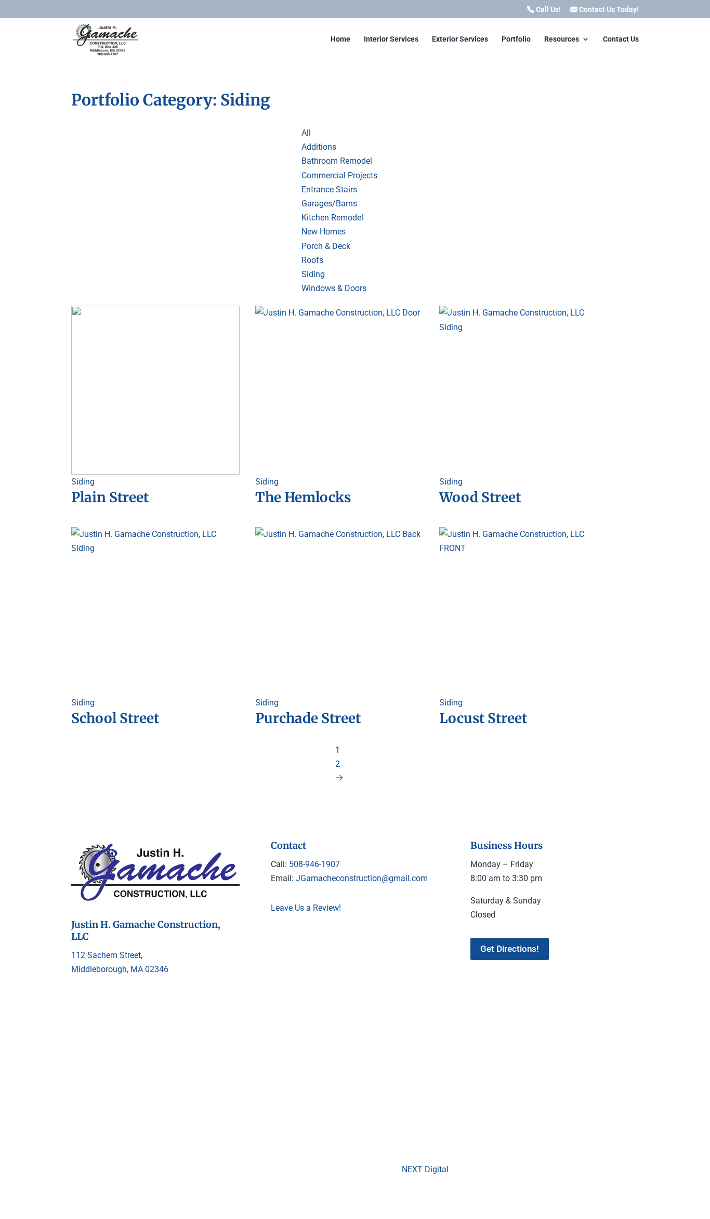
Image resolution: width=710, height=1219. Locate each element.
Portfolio (516, 39)
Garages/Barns (329, 203)
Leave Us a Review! (306, 908)
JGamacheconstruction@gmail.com (361, 878)
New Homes (323, 232)
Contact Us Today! (608, 10)
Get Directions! (509, 948)
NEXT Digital (425, 1169)
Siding (313, 274)
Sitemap (500, 1069)
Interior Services (391, 39)
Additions (318, 147)
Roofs (312, 260)
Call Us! (547, 10)
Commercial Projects (339, 175)
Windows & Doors (333, 288)
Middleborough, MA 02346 (119, 969)
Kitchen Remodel (332, 217)
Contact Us (621, 39)
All (306, 133)
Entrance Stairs (329, 189)
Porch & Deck (325, 246)
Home (340, 39)
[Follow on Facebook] (279, 939)
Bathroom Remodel (336, 161)
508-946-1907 (314, 864)
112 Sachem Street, (106, 955)
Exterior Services (460, 39)
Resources (561, 39)
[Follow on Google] (300, 939)
